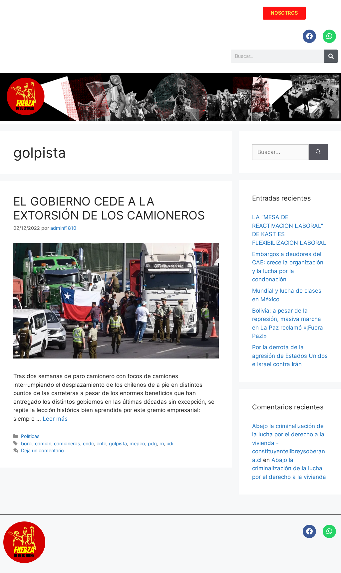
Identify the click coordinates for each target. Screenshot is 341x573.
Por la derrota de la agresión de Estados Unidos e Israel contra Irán (290, 355)
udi (170, 443)
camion (43, 443)
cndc (88, 443)
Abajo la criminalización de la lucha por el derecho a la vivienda (289, 468)
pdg (152, 443)
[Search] (331, 56)
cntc (101, 443)
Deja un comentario (42, 450)
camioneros (67, 443)
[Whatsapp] (329, 36)
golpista (118, 443)
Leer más (55, 418)
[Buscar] (318, 152)
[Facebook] (309, 36)
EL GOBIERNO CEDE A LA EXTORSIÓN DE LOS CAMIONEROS (109, 208)
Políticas (30, 436)
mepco (137, 443)
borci (26, 443)
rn (162, 443)
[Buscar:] (280, 152)
